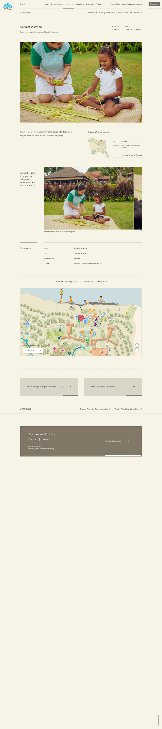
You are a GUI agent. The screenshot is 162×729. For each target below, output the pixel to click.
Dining (54, 4)
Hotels (47, 4)
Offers (98, 4)
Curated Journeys (128, 4)
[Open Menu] (7, 6)
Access (139, 4)
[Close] (67, 291)
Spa (60, 4)
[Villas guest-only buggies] (60, 325)
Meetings (90, 4)
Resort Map (115, 4)
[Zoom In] (137, 345)
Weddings (80, 4)
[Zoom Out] (137, 349)
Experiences (68, 4)
